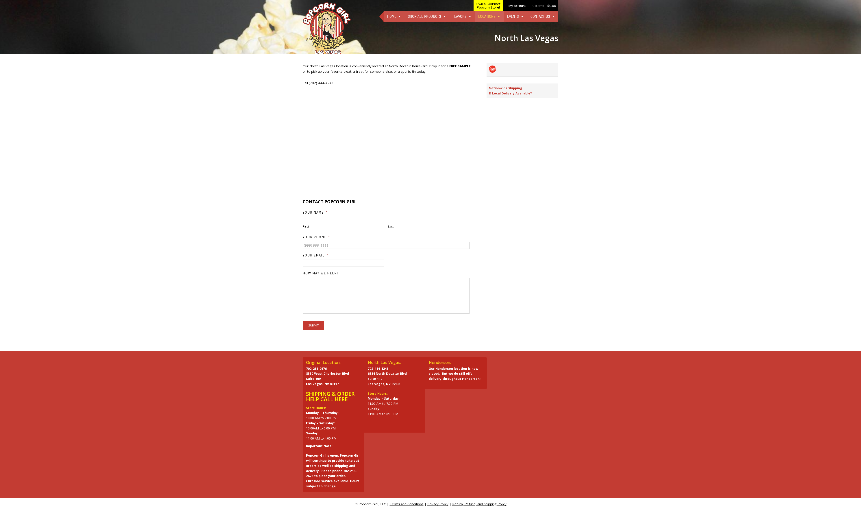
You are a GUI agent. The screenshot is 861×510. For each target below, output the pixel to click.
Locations (487, 16)
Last (391, 226)
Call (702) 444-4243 (318, 83)
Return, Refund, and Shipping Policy (479, 504)
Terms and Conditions (407, 504)
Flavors (460, 16)
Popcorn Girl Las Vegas (327, 28)
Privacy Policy (437, 504)
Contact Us (540, 16)
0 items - (544, 5)
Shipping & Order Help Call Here (330, 396)
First (306, 226)
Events (513, 16)
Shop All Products (424, 16)
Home (391, 16)
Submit (313, 325)
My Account (517, 5)
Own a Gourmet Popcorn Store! (488, 5)
